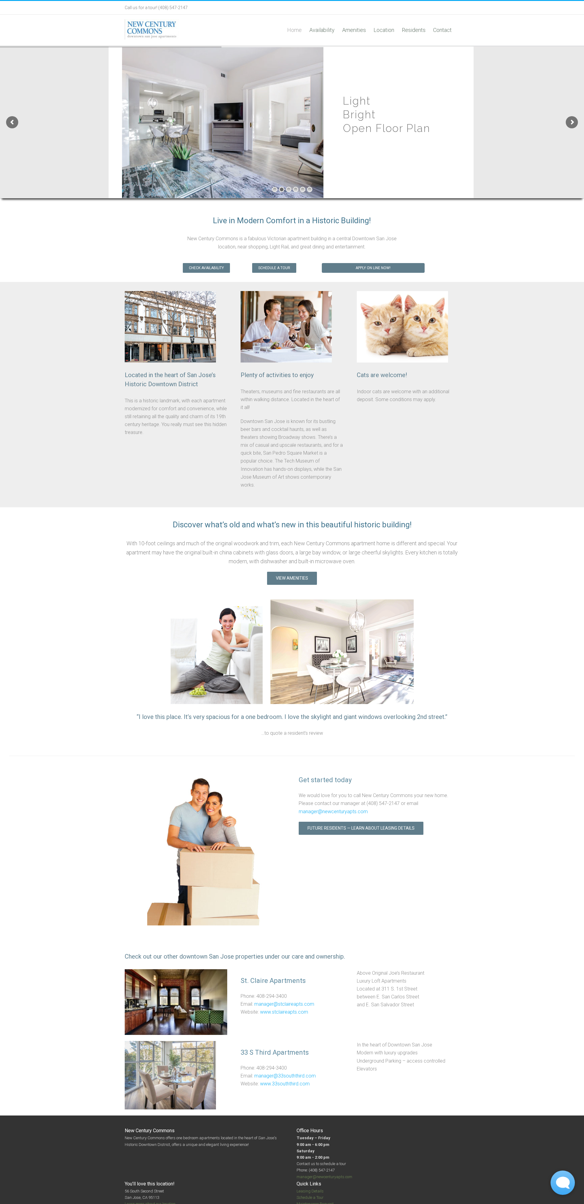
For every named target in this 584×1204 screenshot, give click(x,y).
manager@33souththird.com (285, 1076)
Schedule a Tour (310, 1197)
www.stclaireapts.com (284, 1012)
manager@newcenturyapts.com (333, 811)
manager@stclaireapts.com (284, 1004)
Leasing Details (310, 1191)
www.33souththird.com (285, 1084)
